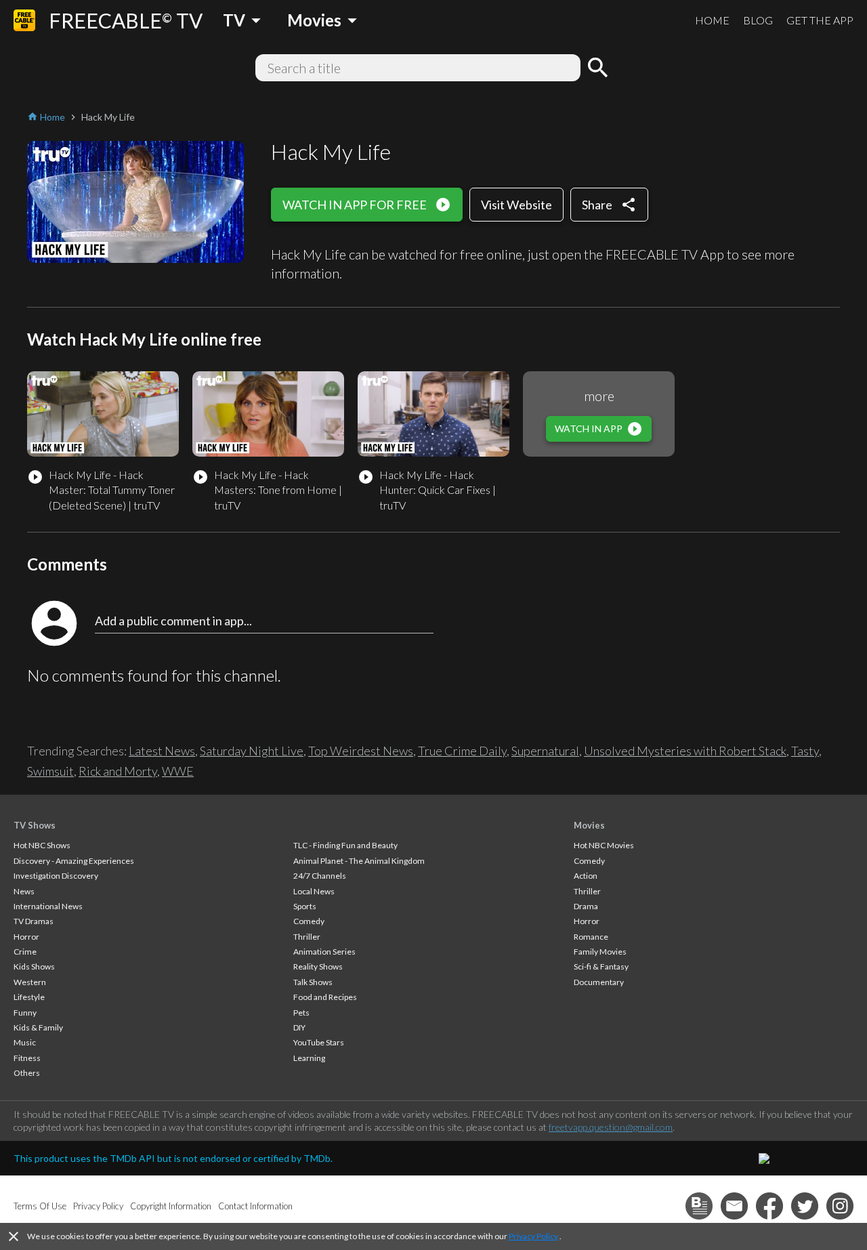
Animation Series (324, 951)
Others (27, 1073)
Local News (314, 891)
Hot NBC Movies (604, 845)
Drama (586, 906)
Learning (309, 1058)
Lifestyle (29, 997)
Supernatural (545, 750)
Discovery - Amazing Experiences (74, 861)
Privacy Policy (533, 1236)
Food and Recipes (325, 997)
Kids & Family (38, 1027)
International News (48, 906)
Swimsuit (50, 771)
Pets (301, 1012)
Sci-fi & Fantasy (601, 966)
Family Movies (600, 951)
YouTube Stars (318, 1042)
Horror (26, 937)
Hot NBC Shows (42, 845)
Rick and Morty (118, 771)
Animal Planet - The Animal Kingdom (359, 861)
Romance (591, 937)
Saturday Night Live (251, 750)
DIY (299, 1027)
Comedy (308, 921)
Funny (25, 1012)
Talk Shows (313, 982)
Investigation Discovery (56, 876)
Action (585, 876)
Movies (589, 825)
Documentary (599, 982)
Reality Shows (318, 966)
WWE (178, 771)
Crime (25, 951)
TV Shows (35, 825)
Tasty (805, 750)
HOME (712, 20)
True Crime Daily (462, 750)
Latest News (162, 750)
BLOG (758, 20)
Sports (304, 906)
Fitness (27, 1058)
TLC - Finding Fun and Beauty (345, 845)
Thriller (306, 937)
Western (30, 982)
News (24, 891)
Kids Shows (34, 966)
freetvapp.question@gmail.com (611, 1127)
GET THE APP (819, 20)
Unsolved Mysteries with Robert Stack (685, 750)
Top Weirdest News (360, 750)
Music (25, 1042)
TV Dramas (34, 921)
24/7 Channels (319, 876)
